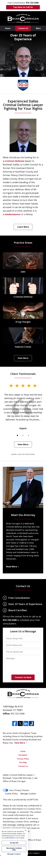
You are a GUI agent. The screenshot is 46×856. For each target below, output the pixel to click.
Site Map (23, 762)
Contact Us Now (23, 677)
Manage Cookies (28, 793)
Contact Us (23, 28)
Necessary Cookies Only (14, 849)
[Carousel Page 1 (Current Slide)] (17, 435)
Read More (11, 566)
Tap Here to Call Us (23, 7)
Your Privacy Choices (19, 790)
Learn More (23, 226)
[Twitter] (20, 723)
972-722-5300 (17, 713)
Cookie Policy (11, 793)
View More (23, 358)
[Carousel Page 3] (28, 435)
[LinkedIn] (25, 723)
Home (7, 28)
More (38, 28)
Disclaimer (23, 755)
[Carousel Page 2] (23, 435)
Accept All (14, 843)
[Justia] (31, 723)
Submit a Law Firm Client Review (23, 454)
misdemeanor (13, 214)
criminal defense (14, 160)
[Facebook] (14, 723)
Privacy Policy (23, 759)
